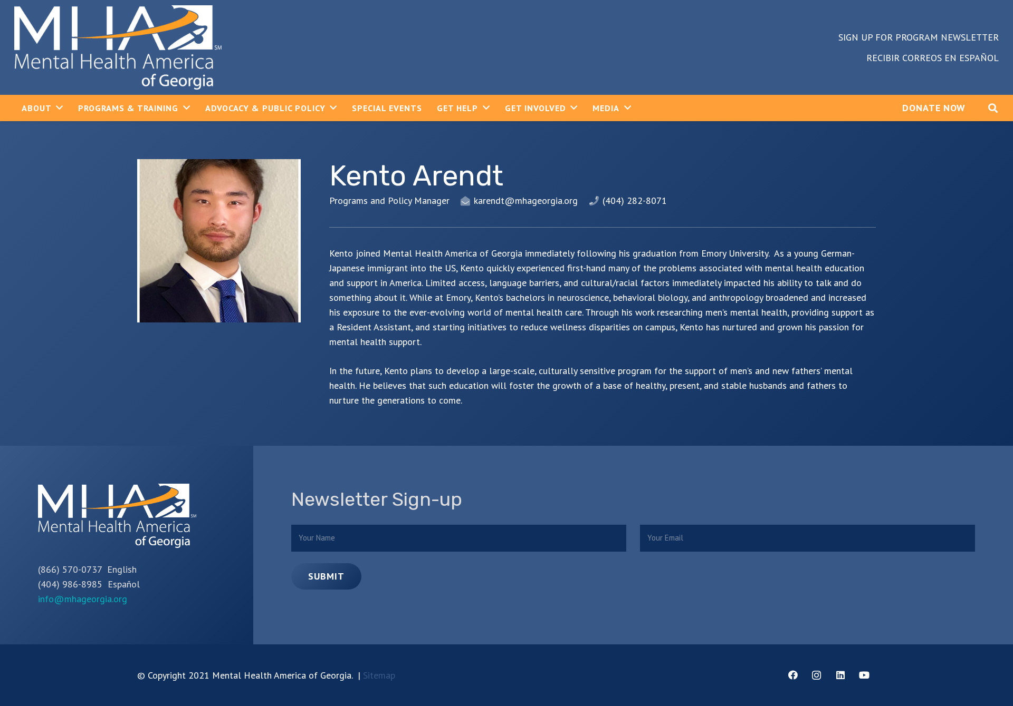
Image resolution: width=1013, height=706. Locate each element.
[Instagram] (816, 675)
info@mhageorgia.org (82, 599)
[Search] (993, 108)
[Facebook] (793, 675)
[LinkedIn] (840, 675)
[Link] (118, 47)
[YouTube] (864, 675)
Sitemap (379, 675)
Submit (326, 576)
